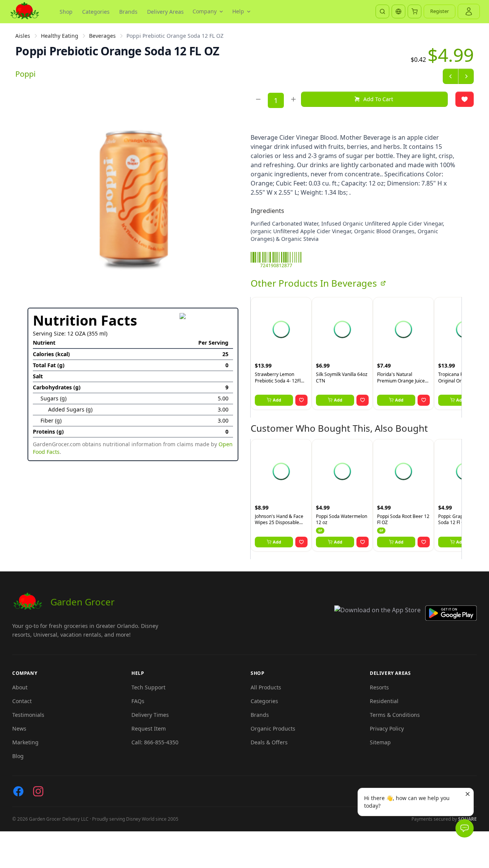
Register (439, 11)
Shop (66, 11)
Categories (96, 11)
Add (277, 400)
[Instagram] (38, 791)
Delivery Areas (165, 11)
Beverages (102, 35)
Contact (22, 701)
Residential (384, 701)
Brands (128, 11)
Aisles (22, 35)
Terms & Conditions (395, 714)
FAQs (137, 701)
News (19, 728)
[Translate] (398, 11)
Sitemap (380, 742)
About (20, 687)
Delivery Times (150, 714)
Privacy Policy (387, 728)
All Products (266, 687)
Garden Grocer (82, 601)
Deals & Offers (269, 742)
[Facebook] (18, 791)
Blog (18, 756)
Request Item (148, 728)
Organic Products (273, 728)
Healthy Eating (59, 35)
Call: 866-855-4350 (154, 742)
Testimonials (28, 714)
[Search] (382, 11)
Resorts (379, 687)
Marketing (25, 742)
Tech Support (148, 687)
